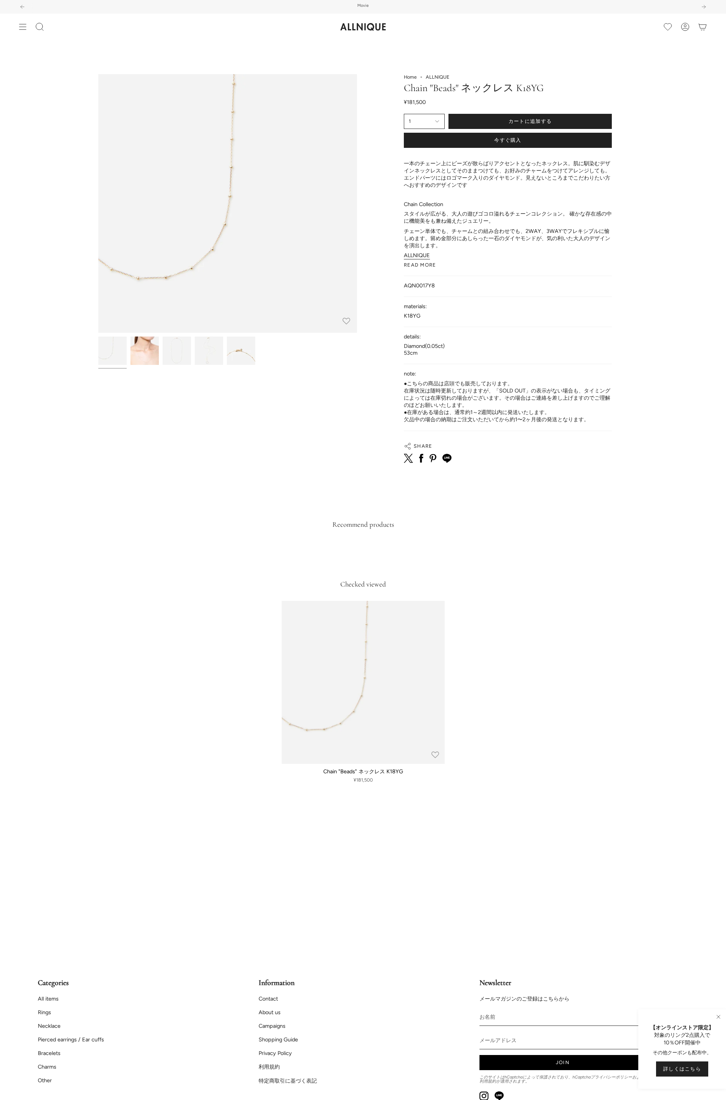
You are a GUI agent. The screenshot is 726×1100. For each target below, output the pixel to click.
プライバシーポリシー (611, 1077)
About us (270, 1012)
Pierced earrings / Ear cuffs (71, 1039)
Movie (363, 5)
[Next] (703, 6)
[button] (39, 27)
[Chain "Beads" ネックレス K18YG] (363, 682)
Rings (44, 1012)
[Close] (718, 1017)
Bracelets (49, 1053)
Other (45, 1080)
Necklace (49, 1025)
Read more (420, 265)
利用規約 (269, 1066)
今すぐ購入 (507, 140)
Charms (47, 1066)
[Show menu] (22, 27)
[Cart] (702, 27)
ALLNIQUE (417, 255)
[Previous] (22, 6)
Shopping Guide (278, 1039)
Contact (268, 998)
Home (410, 77)
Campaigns (272, 1025)
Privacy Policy (275, 1053)
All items (48, 998)
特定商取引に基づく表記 (288, 1080)
